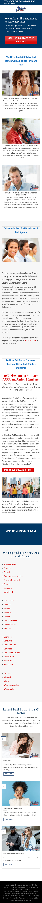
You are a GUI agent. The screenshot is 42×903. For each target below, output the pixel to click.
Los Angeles (9, 600)
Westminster (9, 689)
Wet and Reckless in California (13, 854)
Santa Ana (8, 641)
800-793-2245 (30, 341)
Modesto (7, 612)
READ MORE (8, 774)
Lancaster (8, 588)
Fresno (7, 584)
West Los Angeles (11, 685)
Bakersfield (8, 568)
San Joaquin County (12, 653)
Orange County (10, 624)
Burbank (7, 572)
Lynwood (7, 605)
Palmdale (7, 628)
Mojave (7, 616)
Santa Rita (8, 661)
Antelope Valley (10, 564)
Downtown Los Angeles (13, 576)
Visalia (6, 681)
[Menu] (5, 9)
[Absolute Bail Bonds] (21, 9)
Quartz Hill (8, 637)
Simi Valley (8, 665)
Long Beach (8, 592)
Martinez (7, 608)
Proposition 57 (8, 761)
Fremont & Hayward (12, 580)
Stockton (7, 673)
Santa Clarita (9, 657)
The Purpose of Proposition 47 (13, 808)
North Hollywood (10, 620)
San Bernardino (10, 645)
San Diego (8, 649)
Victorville (8, 677)
